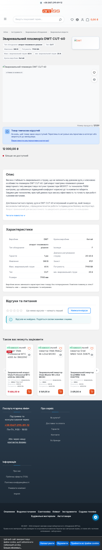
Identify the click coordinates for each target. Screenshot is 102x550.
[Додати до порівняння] (94, 79)
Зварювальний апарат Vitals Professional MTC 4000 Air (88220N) (19, 374)
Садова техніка (87, 511)
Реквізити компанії (17, 488)
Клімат (56, 511)
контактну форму (17, 442)
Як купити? (55, 418)
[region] (51, 93)
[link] (72, 19)
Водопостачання (26, 511)
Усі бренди (55, 440)
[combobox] (35, 19)
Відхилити (62, 543)
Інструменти (69, 511)
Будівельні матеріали (43, 516)
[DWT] (85, 43)
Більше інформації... (13, 547)
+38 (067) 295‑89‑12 (17, 425)
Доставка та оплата (55, 423)
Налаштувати (47, 543)
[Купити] (29, 391)
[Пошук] (61, 19)
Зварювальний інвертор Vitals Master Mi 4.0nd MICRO (50, 374)
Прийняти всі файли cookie (85, 543)
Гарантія (55, 429)
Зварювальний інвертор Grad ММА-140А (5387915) (82, 374)
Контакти (55, 435)
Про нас (17, 471)
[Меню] (5, 18)
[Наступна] (96, 370)
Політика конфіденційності (17, 482)
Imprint (17, 494)
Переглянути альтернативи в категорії (30, 141)
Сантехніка (44, 511)
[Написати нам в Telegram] (95, 517)
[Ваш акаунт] (82, 19)
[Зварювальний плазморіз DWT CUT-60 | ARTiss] (51, 93)
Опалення (9, 511)
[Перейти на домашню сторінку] (51, 10)
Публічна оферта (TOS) (17, 477)
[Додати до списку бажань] (94, 72)
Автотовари (64, 516)
